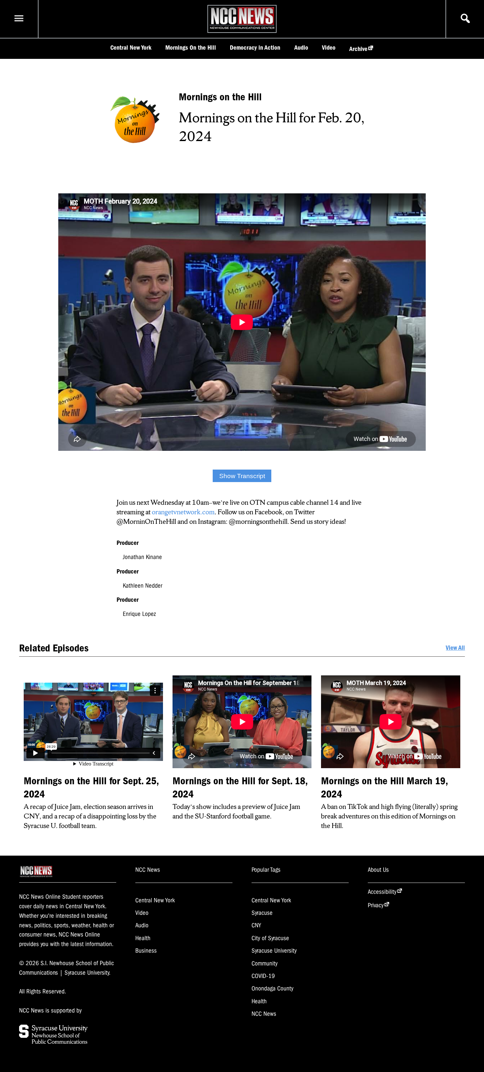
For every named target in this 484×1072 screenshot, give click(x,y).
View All (455, 648)
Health (142, 938)
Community (265, 963)
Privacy (376, 905)
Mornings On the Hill (190, 47)
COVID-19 (263, 976)
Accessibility (382, 891)
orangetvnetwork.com (183, 511)
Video (329, 47)
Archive (358, 49)
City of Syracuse (270, 938)
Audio (301, 47)
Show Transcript (242, 476)
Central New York (130, 47)
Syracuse (262, 912)
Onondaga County (272, 988)
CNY (256, 925)
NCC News (264, 1013)
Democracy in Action (255, 47)
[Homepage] (242, 29)
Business (146, 950)
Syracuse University (274, 950)
